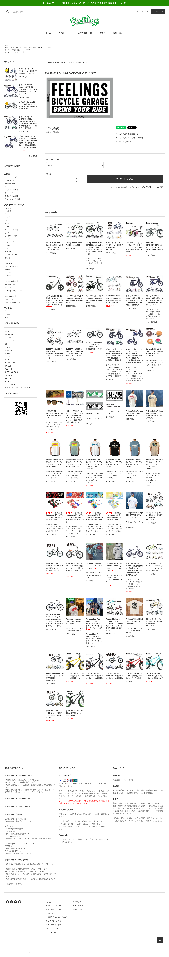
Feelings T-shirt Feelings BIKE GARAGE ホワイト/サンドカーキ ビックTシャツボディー (154, 414)
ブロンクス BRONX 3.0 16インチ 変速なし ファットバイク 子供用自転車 (134, 676)
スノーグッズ (10, 276)
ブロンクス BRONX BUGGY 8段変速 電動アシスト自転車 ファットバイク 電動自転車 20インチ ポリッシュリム (28, 89)
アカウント (143, 11)
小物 (23, 52)
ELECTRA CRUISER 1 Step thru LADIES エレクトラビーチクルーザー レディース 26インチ (114, 299)
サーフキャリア (11, 236)
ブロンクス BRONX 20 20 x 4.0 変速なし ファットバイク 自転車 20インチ (75, 676)
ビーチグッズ (10, 270)
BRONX (8, 332)
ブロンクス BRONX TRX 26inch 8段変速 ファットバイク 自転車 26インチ (74, 713)
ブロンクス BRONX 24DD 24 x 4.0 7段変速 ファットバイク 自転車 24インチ (114, 677)
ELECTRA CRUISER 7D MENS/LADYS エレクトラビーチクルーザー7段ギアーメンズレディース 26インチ (54, 353)
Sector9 (8, 378)
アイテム (159, 11)
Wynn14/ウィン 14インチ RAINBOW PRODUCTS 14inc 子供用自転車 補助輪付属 (74, 299)
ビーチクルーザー (11, 177)
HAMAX (8, 366)
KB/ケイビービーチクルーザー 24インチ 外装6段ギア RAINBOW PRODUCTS (28, 71)
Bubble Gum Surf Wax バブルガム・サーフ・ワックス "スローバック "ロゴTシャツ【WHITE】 (54, 463)
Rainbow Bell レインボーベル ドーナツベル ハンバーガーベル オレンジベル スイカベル (154, 352)
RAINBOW (9, 335)
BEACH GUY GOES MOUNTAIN (17, 388)
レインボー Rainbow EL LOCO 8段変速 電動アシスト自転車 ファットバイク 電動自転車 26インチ (28, 105)
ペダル (7, 245)
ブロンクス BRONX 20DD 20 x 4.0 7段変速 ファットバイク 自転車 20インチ (94, 677)
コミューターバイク (12, 190)
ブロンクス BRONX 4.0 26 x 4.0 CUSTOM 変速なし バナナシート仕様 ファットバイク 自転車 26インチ (74, 568)
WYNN (7, 347)
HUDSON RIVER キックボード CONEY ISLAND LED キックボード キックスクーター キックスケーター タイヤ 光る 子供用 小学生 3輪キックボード (74, 416)
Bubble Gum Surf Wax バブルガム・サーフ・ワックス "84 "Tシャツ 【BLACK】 (114, 463)
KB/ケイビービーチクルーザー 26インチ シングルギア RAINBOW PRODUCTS (55, 677)
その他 (7, 258)
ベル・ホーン (10, 242)
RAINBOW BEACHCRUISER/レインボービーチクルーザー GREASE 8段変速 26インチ (154, 247)
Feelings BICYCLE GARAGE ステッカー (113, 405)
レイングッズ (10, 273)
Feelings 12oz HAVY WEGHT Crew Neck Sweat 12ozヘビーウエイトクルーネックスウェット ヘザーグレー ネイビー (94, 623)
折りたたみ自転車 (11, 196)
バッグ (7, 239)
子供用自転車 (10, 183)
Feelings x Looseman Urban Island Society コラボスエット (94, 566)
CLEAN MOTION (11, 372)
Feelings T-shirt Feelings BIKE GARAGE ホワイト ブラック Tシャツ (134, 515)
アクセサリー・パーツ (19, 48)
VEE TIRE (8, 369)
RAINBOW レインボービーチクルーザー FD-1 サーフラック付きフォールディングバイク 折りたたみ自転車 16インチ (134, 247)
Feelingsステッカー (92, 413)
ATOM (53, 932)
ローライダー (10, 193)
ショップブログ (52, 929)
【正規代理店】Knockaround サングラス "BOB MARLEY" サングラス (54, 414)
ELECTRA (26, 50)
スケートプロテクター (13, 291)
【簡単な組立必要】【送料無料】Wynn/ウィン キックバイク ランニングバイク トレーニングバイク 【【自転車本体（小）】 (54, 300)
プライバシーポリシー (54, 921)
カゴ (6, 214)
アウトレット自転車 (12, 199)
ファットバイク (11, 180)
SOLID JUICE (10, 385)
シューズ (8, 314)
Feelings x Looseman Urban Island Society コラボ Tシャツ (74, 621)
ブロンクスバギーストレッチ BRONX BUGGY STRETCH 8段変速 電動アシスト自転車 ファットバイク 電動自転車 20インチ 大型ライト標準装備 (28, 122)
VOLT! (7, 360)
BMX (6, 187)
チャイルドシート (11, 230)
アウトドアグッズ (11, 266)
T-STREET (9, 356)
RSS (47, 932)
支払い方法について (53, 906)
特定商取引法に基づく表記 (152, 187)
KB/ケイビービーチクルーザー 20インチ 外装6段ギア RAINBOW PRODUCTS (154, 516)
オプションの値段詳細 (119, 187)
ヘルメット (9, 208)
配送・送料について (53, 909)
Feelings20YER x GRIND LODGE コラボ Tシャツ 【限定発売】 (134, 621)
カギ (6, 248)
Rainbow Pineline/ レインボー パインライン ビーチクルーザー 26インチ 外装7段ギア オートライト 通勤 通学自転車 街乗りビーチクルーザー (114, 624)
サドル (7, 233)
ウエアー (8, 311)
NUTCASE (9, 350)
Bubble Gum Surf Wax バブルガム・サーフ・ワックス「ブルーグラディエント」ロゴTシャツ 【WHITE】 (94, 464)
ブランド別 (16, 50)
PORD (7, 353)
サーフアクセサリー (12, 302)
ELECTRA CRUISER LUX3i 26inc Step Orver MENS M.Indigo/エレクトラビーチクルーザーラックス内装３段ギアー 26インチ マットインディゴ (54, 620)
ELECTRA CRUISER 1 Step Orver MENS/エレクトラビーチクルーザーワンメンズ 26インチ (54, 246)
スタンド (8, 251)
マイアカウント (79, 902)
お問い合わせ (78, 909)
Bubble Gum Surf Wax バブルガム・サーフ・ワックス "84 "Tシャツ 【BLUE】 (134, 463)
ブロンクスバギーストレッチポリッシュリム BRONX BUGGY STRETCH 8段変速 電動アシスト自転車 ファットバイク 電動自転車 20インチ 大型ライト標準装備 (28, 141)
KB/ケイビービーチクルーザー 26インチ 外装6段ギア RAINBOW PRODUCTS (154, 622)
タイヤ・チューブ (11, 255)
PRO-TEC (8, 375)
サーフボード (10, 299)
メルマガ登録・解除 (53, 925)
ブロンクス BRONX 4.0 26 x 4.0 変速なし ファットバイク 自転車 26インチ (154, 676)
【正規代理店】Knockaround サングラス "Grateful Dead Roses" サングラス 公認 (54, 516)
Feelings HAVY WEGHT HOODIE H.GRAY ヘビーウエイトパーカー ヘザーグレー (114, 567)
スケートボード (11, 284)
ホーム (7, 45)
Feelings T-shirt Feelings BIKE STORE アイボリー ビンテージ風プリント (134, 413)
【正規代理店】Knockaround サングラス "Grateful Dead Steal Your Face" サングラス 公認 (75, 517)
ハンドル (8, 217)
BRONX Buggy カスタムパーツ (40, 48)
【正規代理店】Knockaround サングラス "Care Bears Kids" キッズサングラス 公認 (114, 516)
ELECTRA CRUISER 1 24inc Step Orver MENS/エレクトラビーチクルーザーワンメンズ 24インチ (74, 352)
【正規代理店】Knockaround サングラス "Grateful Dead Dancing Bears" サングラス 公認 (94, 516)
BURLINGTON (10, 363)
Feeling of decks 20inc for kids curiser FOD (74, 244)
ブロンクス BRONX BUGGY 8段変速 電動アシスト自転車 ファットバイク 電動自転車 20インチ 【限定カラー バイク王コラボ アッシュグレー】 (134, 569)
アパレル (15, 52)
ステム (7, 223)
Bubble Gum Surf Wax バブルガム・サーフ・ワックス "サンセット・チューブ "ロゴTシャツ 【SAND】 (154, 464)
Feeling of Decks (11, 341)
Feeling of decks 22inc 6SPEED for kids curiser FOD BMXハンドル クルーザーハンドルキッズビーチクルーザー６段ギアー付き (94, 248)
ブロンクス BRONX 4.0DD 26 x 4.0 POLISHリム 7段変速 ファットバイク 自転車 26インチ (55, 567)
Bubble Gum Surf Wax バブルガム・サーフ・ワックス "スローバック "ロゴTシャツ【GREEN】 (74, 463)
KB (6, 344)
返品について (135, 187)
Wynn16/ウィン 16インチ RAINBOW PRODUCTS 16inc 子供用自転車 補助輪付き (94, 299)
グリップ (8, 226)
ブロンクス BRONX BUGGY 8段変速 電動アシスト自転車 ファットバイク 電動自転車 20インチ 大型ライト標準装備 (134, 300)
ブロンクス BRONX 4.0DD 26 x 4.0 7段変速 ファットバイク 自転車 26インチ (54, 714)
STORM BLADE (11, 381)
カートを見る (78, 906)
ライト (7, 220)
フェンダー (9, 211)
